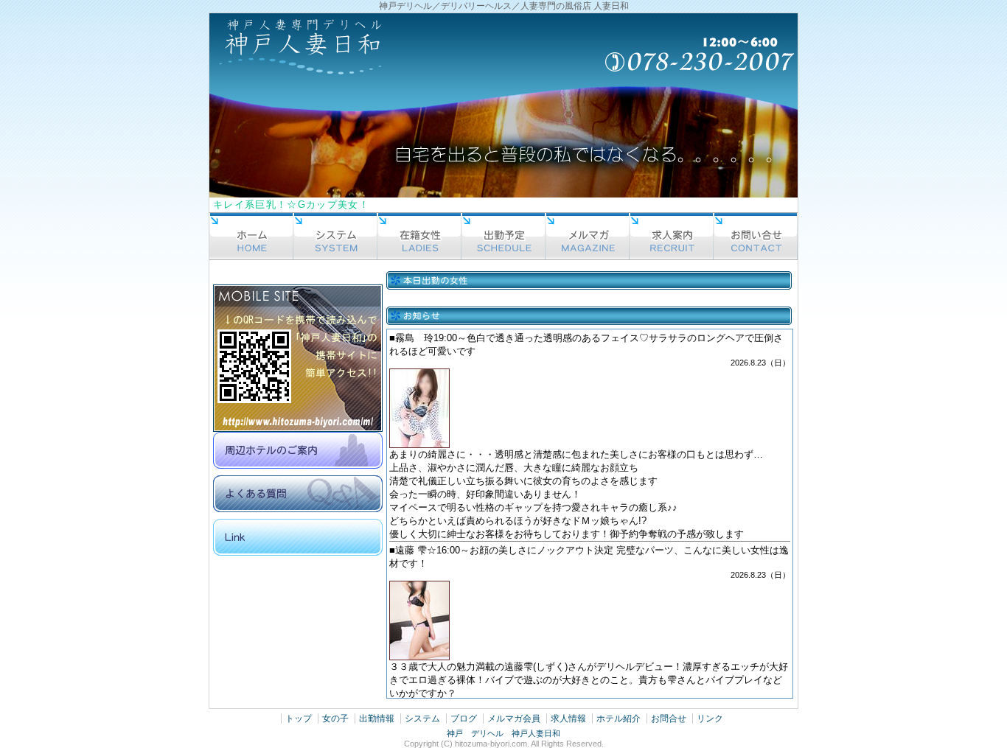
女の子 (335, 718)
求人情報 (568, 718)
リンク (710, 718)
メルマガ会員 (513, 718)
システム (422, 718)
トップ (298, 718)
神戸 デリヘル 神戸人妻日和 (503, 733)
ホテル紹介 (618, 718)
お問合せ (668, 718)
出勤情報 (376, 718)
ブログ (463, 718)
